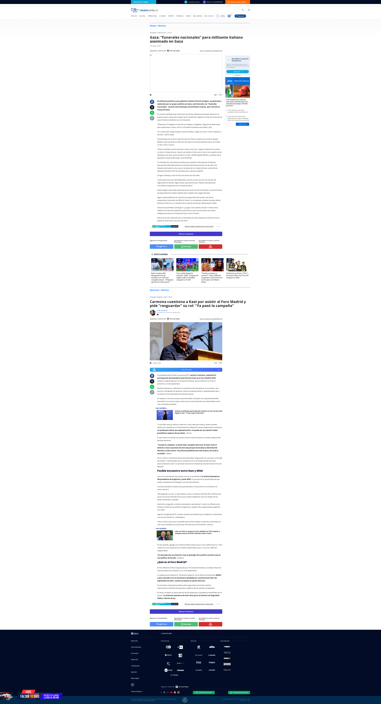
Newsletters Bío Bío (194, 2)
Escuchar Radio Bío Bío (238, 2)
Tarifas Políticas (136, 691)
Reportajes (135, 678)
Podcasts (134, 16)
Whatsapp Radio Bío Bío (240, 692)
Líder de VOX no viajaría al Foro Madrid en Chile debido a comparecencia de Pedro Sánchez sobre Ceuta (197, 532)
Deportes (171, 16)
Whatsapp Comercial (205, 692)
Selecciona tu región (141, 2)
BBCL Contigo (209, 16)
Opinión (188, 16)
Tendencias (179, 16)
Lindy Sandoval (162, 310)
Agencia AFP (156, 46)
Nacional (142, 16)
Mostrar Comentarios (186, 234)
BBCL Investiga (197, 16)
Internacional (152, 16)
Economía (162, 16)
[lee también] (165, 415)
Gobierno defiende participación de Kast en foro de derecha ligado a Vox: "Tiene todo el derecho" (198, 412)
